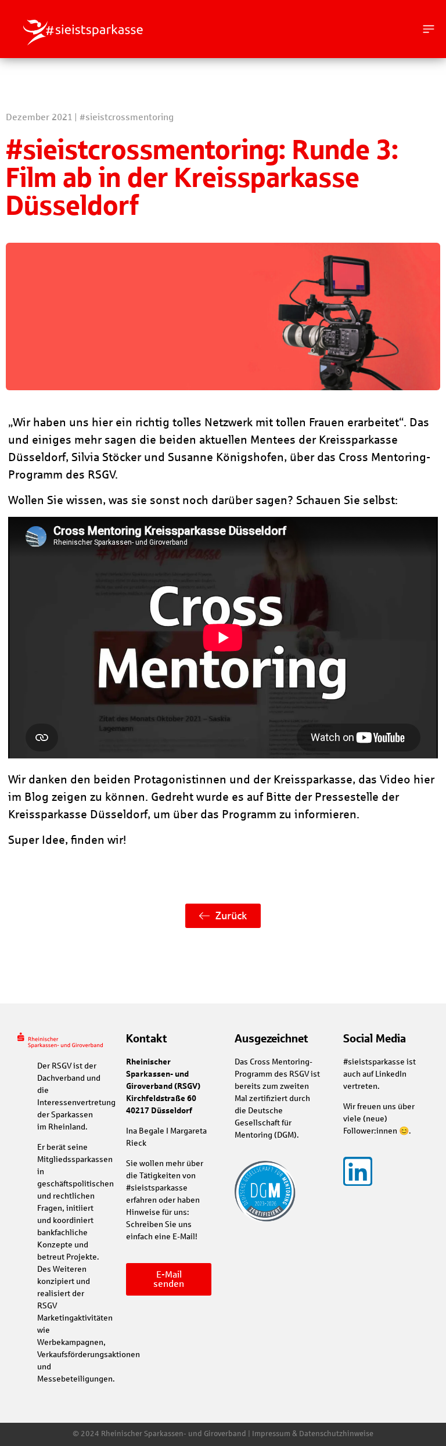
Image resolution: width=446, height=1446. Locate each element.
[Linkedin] (357, 1171)
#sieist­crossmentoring (127, 117)
